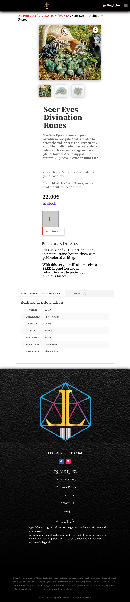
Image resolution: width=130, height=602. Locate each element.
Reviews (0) (78, 293)
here (78, 187)
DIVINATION (47, 16)
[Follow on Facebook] (61, 461)
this (91, 172)
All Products (27, 16)
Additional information (40, 293)
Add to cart (53, 231)
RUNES (64, 16)
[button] (95, 30)
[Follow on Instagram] (68, 461)
